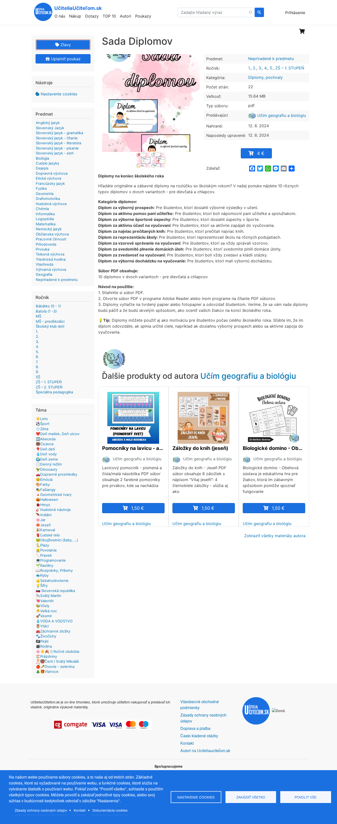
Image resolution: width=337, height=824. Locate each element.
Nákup (75, 16)
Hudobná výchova (51, 204)
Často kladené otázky (199, 736)
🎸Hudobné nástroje (53, 509)
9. (37, 372)
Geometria (45, 193)
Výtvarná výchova (51, 269)
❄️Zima (42, 429)
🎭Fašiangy (46, 489)
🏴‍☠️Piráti (42, 641)
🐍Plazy (42, 545)
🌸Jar (40, 520)
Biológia (42, 158)
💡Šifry (42, 585)
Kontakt (80, 810)
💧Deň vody (46, 454)
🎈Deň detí (45, 449)
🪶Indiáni (43, 515)
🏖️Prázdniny (46, 656)
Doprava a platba (195, 728)
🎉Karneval (45, 530)
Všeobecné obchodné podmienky (199, 704)
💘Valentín (45, 601)
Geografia (44, 274)
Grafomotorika (48, 198)
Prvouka (42, 249)
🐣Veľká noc (46, 611)
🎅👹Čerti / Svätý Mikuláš (57, 661)
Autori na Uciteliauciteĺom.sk (205, 750)
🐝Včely (42, 606)
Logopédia (45, 219)
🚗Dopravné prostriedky (56, 474)
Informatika (45, 214)
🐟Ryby (42, 575)
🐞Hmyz (43, 505)
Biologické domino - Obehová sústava (274, 448)
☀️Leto (42, 419)
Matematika (46, 224)
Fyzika (41, 188)
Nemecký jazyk (49, 229)
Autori (125, 16)
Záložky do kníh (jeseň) (200, 448)
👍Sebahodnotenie (52, 580)
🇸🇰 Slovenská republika (55, 591)
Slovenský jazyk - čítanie (57, 138)
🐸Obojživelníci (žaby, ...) (57, 540)
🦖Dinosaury (46, 469)
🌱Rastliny (44, 565)
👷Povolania (46, 550)
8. (37, 367)
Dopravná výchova (52, 173)
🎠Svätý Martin (48, 595)
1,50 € (137, 508)
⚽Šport (42, 424)
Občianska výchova (52, 234)
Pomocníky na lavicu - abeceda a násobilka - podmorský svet (133, 448)
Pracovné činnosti (51, 239)
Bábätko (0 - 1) (48, 306)
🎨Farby (43, 484)
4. (265, 67)
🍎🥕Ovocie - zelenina (55, 666)
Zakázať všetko (250, 797)
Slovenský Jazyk (50, 128)
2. (254, 67)
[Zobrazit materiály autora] (106, 459)
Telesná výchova (50, 254)
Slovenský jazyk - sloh (55, 153)
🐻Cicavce (45, 444)
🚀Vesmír (44, 616)
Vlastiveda (44, 264)
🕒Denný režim (49, 464)
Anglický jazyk (48, 123)
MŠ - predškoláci (50, 321)
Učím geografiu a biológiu (281, 115)
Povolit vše (306, 797)
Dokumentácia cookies (110, 810)
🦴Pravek (44, 555)
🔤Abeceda (46, 439)
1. (249, 67)
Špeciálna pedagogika (54, 392)
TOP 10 (109, 16)
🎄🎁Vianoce (47, 671)
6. (37, 357)
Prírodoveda (46, 244)
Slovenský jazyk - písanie (57, 148)
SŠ (38, 377)
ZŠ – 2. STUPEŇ (49, 387)
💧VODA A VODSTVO (54, 621)
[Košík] (302, 31)
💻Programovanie (51, 560)
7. (37, 362)
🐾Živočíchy (46, 636)
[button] (151, 103)
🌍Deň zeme (47, 459)
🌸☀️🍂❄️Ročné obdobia (57, 651)
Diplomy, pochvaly (265, 77)
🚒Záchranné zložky (53, 631)
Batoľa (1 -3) (46, 311)
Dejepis (42, 168)
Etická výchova (48, 178)
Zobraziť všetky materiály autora (274, 535)
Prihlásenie (295, 12)
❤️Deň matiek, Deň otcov (57, 434)
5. (271, 67)
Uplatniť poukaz (65, 58)
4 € (260, 153)
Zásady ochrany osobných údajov (41, 810)
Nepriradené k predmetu (271, 58)
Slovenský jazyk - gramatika (59, 133)
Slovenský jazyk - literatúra (58, 143)
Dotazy (92, 16)
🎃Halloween (47, 499)
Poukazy (143, 16)
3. (260, 67)
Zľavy (65, 44)
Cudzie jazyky (47, 163)
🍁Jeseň (43, 525)
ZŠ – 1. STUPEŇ (289, 67)
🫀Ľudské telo (48, 535)
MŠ (38, 316)
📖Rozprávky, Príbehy (54, 570)
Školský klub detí (50, 326)
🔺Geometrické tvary (54, 494)
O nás (60, 16)
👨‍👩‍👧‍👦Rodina (44, 646)
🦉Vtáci (42, 626)
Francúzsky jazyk (50, 183)
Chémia (42, 209)
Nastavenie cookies (59, 93)
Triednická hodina (51, 259)
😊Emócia (44, 479)
